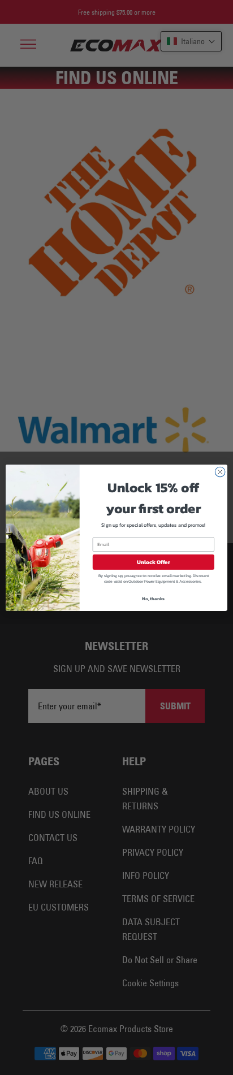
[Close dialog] (220, 472)
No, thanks (153, 598)
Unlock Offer (153, 561)
